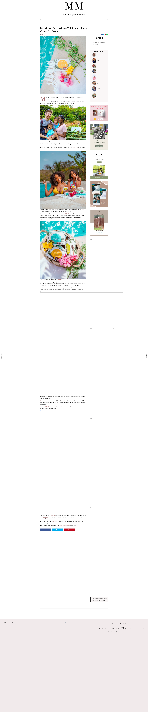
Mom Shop (45, 25)
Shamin (97, 60)
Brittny (97, 66)
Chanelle (98, 54)
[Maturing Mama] (74, 9)
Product (48, 25)
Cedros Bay (75, 147)
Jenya (98, 95)
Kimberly (98, 88)
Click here (127, 623)
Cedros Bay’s (68, 213)
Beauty (41, 25)
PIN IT (64, 123)
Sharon (97, 71)
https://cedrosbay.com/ (65, 525)
